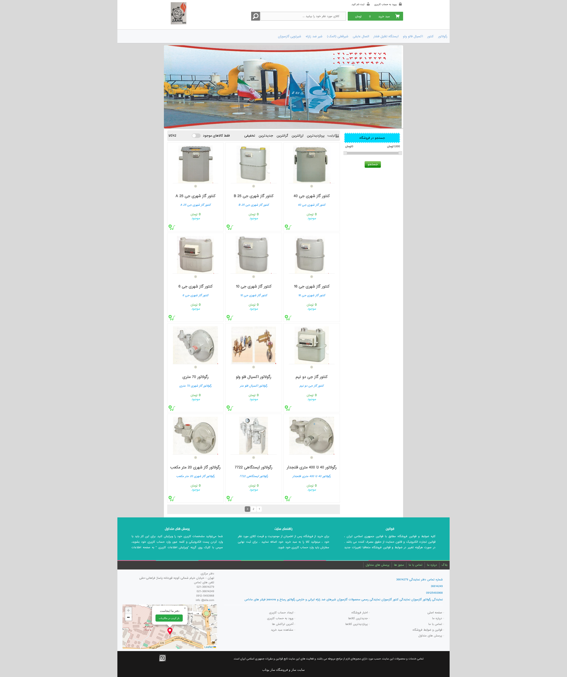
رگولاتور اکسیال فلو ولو (253, 377)
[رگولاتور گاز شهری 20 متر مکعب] (195, 435)
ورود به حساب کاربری (280, 618)
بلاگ (444, 565)
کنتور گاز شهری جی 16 (312, 287)
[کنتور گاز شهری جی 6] (195, 254)
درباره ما (432, 565)
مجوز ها (399, 565)
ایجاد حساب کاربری (281, 612)
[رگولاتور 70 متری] (195, 344)
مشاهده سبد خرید (282, 630)
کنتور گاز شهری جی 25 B (254, 196)
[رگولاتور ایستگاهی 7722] (253, 435)
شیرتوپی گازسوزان (289, 36)
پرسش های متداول (377, 565)
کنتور (430, 36)
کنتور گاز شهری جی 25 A (196, 196)
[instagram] (162, 658)
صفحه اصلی (434, 612)
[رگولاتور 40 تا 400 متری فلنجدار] (312, 435)
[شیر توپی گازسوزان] (283, 86)
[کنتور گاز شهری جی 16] (312, 254)
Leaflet (208, 647)
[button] (169, 631)
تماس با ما (415, 565)
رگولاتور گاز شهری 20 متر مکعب (195, 467)
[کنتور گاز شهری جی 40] (312, 163)
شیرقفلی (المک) (337, 36)
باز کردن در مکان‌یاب (169, 618)
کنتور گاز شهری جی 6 (196, 287)
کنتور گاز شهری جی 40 (312, 196)
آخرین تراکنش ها (282, 624)
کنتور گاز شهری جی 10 (254, 287)
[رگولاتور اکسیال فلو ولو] (253, 344)
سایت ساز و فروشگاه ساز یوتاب (283, 669)
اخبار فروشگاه (359, 612)
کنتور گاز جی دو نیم (312, 377)
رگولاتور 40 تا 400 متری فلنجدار (312, 467)
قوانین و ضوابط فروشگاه (427, 630)
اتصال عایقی (361, 36)
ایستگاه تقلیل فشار (385, 36)
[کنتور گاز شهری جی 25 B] (253, 163)
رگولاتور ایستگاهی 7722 (253, 467)
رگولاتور (442, 36)
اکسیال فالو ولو (413, 36)
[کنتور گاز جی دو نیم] (312, 344)
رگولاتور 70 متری (196, 377)
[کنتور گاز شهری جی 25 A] (195, 163)
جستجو (373, 164)
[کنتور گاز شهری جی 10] (253, 254)
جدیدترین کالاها (358, 618)
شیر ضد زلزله (314, 36)
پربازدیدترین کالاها (356, 624)
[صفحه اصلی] (188, 14)
